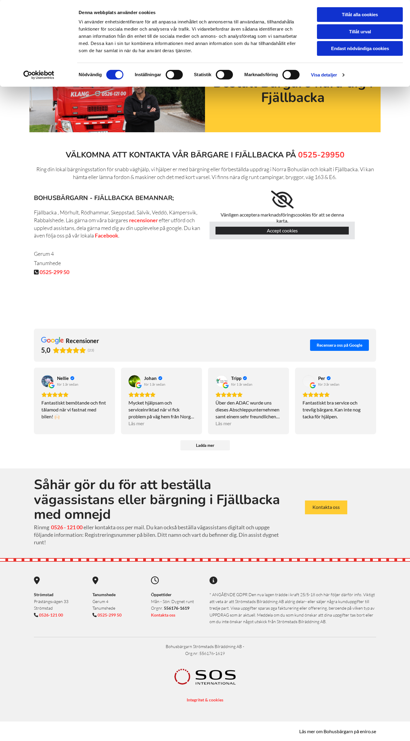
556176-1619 (176, 608)
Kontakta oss (163, 614)
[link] (282, 200)
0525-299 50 (54, 272)
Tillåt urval (360, 31)
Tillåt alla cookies (360, 14)
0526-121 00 (50, 614)
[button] (326, 507)
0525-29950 (321, 155)
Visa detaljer (324, 74)
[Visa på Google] (47, 381)
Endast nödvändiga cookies (360, 48)
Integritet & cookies (205, 699)
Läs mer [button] (136, 423)
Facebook (106, 235)
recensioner (143, 220)
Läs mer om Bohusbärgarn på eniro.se (337, 731)
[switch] (174, 74)
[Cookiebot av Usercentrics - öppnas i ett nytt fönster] (39, 74)
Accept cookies (282, 230)
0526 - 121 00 (67, 527)
